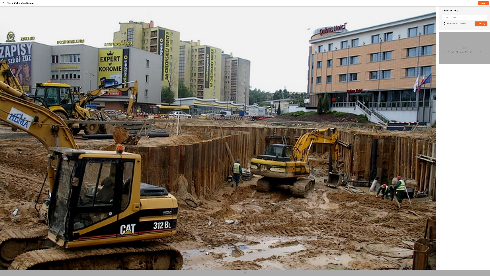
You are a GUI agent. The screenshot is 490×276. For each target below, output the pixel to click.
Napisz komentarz (451, 17)
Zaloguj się (481, 24)
